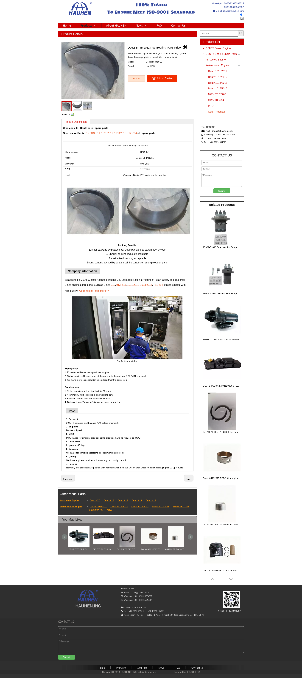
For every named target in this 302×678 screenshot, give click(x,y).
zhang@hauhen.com (233, 11)
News (161, 668)
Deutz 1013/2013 (139, 506)
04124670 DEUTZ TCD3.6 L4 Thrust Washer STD (127, 549)
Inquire (136, 78)
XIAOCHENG (193, 672)
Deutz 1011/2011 (98, 506)
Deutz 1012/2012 (119, 506)
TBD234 (132, 133)
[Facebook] (242, 15)
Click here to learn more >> (94, 291)
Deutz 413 (151, 500)
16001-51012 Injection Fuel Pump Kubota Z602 (222, 293)
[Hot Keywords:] (242, 18)
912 (87, 133)
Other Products (216, 111)
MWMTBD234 (96, 510)
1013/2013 (120, 133)
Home (102, 668)
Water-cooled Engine (71, 506)
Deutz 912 (109, 500)
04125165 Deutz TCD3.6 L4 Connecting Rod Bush (175, 549)
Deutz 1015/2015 (160, 506)
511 (98, 133)
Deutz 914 (137, 500)
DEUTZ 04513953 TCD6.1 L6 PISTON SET (222, 570)
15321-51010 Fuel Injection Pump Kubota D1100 (222, 247)
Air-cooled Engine (69, 500)
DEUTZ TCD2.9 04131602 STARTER (78, 549)
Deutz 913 (123, 500)
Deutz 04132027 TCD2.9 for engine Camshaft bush (151, 549)
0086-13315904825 (234, 3)
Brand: (131, 66)
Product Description (76, 121)
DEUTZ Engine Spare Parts (221, 54)
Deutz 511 (95, 500)
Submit (221, 191)
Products (121, 668)
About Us (142, 668)
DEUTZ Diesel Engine (218, 48)
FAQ (178, 668)
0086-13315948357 (234, 7)
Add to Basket (164, 78)
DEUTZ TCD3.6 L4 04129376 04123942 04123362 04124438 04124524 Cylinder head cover (103, 549)
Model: (131, 61)
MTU (109, 510)
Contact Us (197, 668)
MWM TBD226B (181, 506)
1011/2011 (107, 133)
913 (92, 133)
